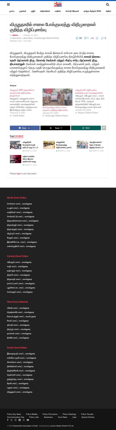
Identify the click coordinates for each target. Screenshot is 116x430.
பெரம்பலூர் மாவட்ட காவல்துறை (20, 291)
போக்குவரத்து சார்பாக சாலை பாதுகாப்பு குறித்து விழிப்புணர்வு (55, 108)
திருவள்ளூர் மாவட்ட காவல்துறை (20, 224)
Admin (15, 35)
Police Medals (32, 414)
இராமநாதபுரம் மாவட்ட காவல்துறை (21, 353)
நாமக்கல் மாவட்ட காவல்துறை (19, 333)
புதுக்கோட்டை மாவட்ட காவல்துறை (21, 287)
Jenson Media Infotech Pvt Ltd (61, 425)
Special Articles (87, 417)
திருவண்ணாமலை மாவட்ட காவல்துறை (22, 220)
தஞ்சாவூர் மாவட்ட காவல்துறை (19, 270)
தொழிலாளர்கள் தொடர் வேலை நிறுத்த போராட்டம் (96, 144)
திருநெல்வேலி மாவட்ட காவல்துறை (21, 370)
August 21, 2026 (30, 151)
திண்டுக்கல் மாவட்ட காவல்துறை (20, 366)
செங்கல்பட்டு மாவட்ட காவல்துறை (20, 216)
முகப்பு (11, 11)
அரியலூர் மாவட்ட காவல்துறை (19, 262)
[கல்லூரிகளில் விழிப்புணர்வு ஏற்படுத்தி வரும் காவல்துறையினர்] (91, 101)
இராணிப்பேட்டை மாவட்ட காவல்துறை (22, 241)
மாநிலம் (58, 11)
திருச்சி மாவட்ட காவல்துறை (18, 274)
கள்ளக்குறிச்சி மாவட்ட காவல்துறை (21, 246)
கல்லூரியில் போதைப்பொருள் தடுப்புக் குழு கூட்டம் (30, 144)
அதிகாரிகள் (45, 11)
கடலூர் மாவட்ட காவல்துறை (18, 207)
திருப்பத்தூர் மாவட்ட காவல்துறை (20, 229)
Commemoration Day (15, 417)
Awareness (16, 38)
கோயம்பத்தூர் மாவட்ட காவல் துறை (21, 316)
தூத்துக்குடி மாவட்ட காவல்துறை (20, 379)
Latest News (27, 38)
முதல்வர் (22, 11)
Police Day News (14, 414)
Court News (62, 417)
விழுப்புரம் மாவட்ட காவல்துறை (19, 233)
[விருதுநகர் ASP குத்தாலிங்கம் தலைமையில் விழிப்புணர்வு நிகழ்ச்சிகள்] (26, 102)
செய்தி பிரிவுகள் (72, 11)
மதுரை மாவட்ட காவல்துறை (18, 387)
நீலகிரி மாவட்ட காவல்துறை (18, 337)
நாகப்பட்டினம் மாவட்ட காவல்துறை (21, 283)
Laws (74, 417)
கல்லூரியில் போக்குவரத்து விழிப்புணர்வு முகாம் (63, 144)
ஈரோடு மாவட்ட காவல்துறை (18, 307)
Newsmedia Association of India (25, 425)
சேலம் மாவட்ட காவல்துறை (18, 320)
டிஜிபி (33, 11)
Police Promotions (50, 414)
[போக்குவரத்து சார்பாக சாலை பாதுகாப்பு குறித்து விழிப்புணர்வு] (57, 97)
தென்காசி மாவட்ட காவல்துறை (19, 374)
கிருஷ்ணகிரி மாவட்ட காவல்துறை (20, 312)
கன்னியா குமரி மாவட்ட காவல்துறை (21, 357)
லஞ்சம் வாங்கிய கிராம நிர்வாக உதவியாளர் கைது (29, 159)
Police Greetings (69, 414)
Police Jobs (34, 417)
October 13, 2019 (30, 35)
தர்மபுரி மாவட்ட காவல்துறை (18, 324)
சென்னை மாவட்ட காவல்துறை (19, 203)
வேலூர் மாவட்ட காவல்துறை (18, 237)
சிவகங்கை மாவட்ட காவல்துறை (20, 362)
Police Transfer (87, 414)
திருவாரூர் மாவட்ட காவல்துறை (19, 279)
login (19, 173)
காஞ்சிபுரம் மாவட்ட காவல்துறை (19, 212)
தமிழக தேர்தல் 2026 (92, 11)
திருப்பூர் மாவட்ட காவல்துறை (18, 329)
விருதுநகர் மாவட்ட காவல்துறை (19, 391)
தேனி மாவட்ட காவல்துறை (17, 383)
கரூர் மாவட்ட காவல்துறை (17, 266)
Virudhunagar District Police (46, 38)
